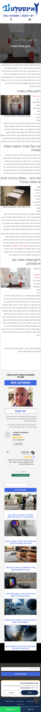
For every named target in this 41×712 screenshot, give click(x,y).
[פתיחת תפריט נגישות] (36, 700)
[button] (30, 19)
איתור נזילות (37, 96)
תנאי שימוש (20, 701)
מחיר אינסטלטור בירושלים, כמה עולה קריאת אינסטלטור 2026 (20, 568)
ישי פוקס (20, 411)
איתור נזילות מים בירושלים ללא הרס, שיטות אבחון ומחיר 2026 (20, 595)
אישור (30, 693)
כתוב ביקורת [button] (18, 444)
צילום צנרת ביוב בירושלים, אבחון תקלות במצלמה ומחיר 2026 (20, 621)
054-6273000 (20, 382)
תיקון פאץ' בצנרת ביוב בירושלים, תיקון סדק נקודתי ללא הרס (20, 647)
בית (36, 40)
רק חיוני (11, 693)
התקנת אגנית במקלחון (20, 246)
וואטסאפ (9, 709)
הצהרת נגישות (9, 701)
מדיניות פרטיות (31, 701)
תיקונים (30, 40)
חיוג (29, 709)
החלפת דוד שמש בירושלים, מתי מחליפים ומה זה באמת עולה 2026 (20, 516)
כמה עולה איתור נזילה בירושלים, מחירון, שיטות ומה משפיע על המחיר (20, 542)
